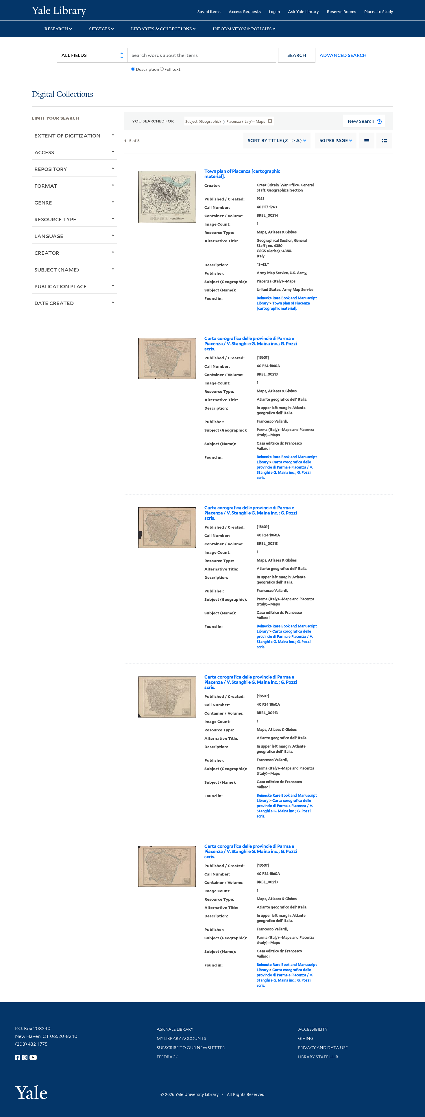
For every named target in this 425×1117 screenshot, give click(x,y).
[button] (296, 55)
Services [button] (99, 29)
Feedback (167, 1057)
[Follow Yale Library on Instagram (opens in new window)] (24, 1057)
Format (45, 185)
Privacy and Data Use (323, 1047)
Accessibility (313, 1029)
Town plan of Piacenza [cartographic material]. (242, 174)
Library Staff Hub (318, 1057)
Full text (172, 69)
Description (147, 69)
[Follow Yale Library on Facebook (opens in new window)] (17, 1057)
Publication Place (60, 286)
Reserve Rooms (341, 11)
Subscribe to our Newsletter (191, 1047)
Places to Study (378, 11)
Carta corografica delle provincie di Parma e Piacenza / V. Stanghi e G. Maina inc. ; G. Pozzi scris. (250, 344)
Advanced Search (343, 55)
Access (44, 152)
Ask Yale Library (303, 11)
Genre (43, 202)
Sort (275, 140)
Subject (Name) (56, 269)
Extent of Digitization (67, 135)
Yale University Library (59, 11)
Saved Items (209, 11)
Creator (46, 252)
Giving (305, 1038)
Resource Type (55, 219)
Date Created (54, 303)
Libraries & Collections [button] (161, 29)
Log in (274, 11)
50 (333, 140)
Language (48, 236)
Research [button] (56, 29)
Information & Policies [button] (242, 29)
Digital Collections (62, 94)
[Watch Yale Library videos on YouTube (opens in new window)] (33, 1057)
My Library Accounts (181, 1038)
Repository (50, 169)
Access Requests (245, 11)
